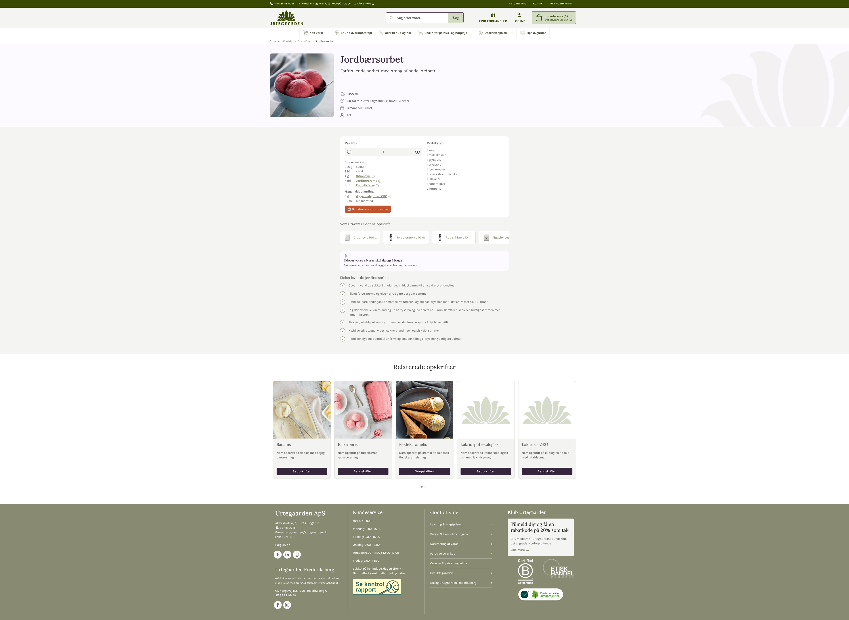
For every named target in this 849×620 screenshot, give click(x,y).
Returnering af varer (444, 544)
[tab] (422, 487)
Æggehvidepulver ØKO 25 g (511, 237)
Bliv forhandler (561, 3)
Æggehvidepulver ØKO (371, 196)
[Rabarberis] (363, 410)
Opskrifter (304, 41)
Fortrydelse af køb (442, 553)
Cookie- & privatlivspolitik (448, 563)
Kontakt (538, 3)
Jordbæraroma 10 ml (411, 237)
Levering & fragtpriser (445, 524)
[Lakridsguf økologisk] (485, 410)
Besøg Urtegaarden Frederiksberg (453, 583)
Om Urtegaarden (441, 573)
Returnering (517, 3)
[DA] (286, 18)
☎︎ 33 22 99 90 (285, 595)
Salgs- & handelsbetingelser (450, 534)
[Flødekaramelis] (424, 410)
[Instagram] (297, 555)
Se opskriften (302, 471)
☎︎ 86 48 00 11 (285, 528)
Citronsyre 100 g (365, 237)
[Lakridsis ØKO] (547, 410)
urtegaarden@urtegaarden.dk (306, 532)
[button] (315, 33)
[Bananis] (302, 410)
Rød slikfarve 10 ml (459, 237)
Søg (456, 17)
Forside (287, 41)
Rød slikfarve (365, 185)
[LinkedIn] (287, 555)
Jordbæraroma (366, 181)
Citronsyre (363, 176)
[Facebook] (278, 555)
